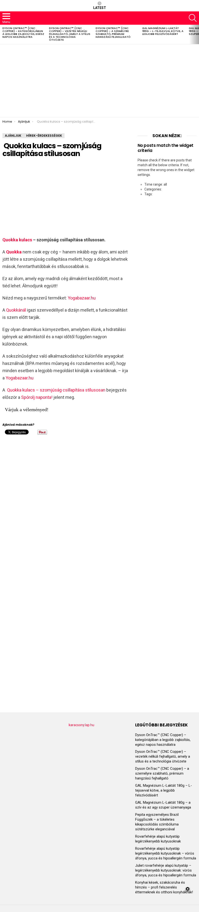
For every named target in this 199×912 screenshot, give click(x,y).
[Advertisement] (99, 81)
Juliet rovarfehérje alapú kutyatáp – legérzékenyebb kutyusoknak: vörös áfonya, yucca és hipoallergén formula (165, 870)
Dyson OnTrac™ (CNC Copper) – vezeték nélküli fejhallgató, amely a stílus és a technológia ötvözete (69, 34)
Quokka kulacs (17, 239)
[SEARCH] (193, 18)
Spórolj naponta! (36, 397)
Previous (2, 34)
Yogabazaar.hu (82, 297)
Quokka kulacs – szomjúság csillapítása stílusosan (55, 390)
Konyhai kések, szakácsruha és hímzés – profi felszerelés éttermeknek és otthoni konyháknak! (164, 887)
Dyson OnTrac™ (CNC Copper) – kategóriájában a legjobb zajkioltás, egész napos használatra (23, 32)
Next (196, 34)
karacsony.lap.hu (81, 725)
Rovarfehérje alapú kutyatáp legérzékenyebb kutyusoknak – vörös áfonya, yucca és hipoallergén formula (165, 853)
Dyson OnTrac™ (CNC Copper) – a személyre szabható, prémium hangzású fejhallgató (113, 32)
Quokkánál (16, 310)
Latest (99, 8)
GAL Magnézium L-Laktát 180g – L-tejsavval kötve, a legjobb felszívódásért (162, 31)
